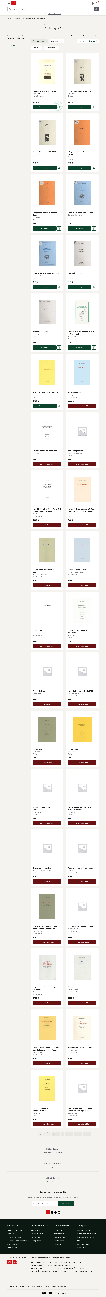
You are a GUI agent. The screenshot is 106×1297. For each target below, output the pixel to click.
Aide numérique (13, 1244)
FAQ (53, 1167)
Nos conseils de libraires (53, 1153)
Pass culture (35, 1237)
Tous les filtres (38, 41)
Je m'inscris (66, 1203)
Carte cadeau (35, 1230)
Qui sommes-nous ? (61, 1230)
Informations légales (84, 1230)
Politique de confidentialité (87, 1234)
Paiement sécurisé (14, 1237)
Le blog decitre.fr (37, 1241)
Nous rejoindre (59, 1237)
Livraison (10, 1234)
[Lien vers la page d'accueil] (13, 3)
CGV (78, 1241)
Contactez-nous (53, 1182)
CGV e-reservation (83, 1244)
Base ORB (57, 1244)
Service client (12, 1247)
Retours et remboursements (17, 1241)
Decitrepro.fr (59, 1241)
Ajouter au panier (44, 107)
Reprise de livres (37, 1234)
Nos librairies (59, 1234)
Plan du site (81, 1247)
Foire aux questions (14, 1230)
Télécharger (79, 107)
